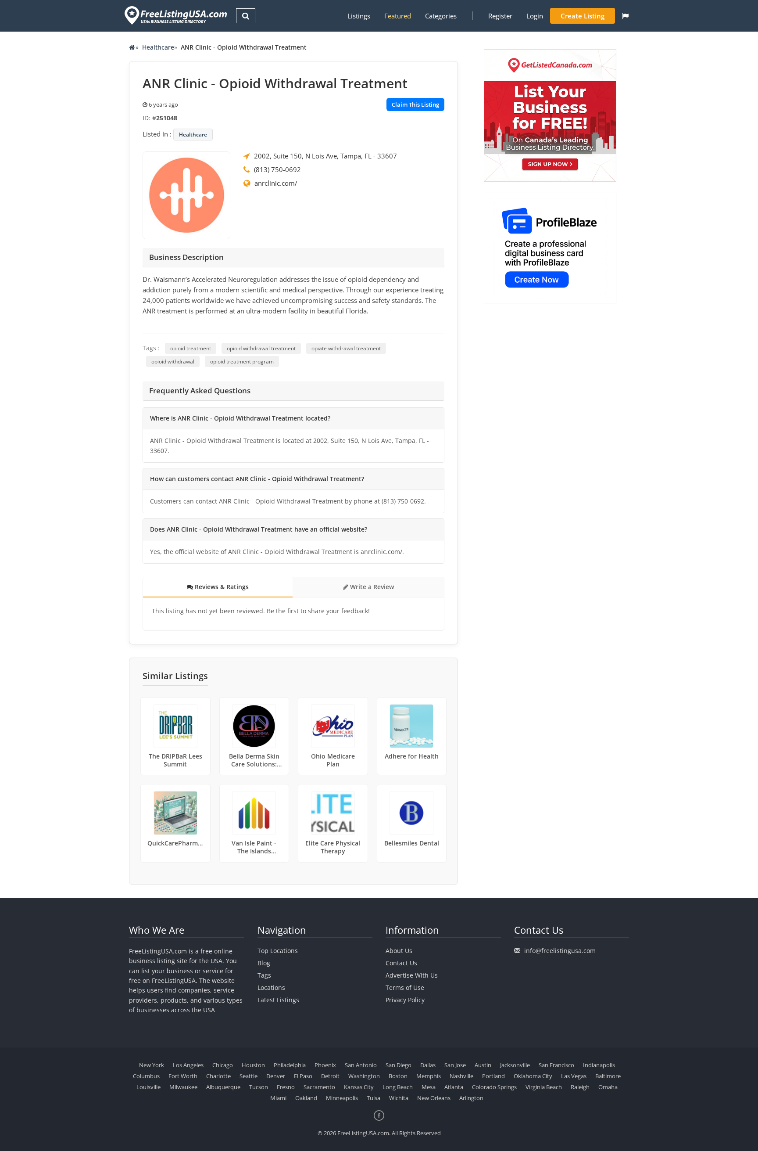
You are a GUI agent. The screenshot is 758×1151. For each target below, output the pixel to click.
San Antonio (361, 1065)
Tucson (258, 1087)
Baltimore (608, 1076)
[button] (625, 16)
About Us (399, 950)
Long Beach (398, 1087)
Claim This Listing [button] (415, 104)
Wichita (398, 1098)
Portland (493, 1076)
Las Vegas (573, 1076)
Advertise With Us (412, 975)
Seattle (248, 1076)
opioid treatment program (242, 361)
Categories (441, 15)
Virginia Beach (544, 1087)
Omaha (608, 1087)
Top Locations (277, 950)
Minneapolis (342, 1098)
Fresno (286, 1087)
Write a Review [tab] (371, 587)
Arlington (471, 1098)
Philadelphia (290, 1065)
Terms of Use (405, 987)
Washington (364, 1076)
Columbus (146, 1076)
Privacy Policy (405, 1000)
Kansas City (359, 1087)
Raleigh (580, 1087)
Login (534, 15)
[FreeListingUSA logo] (174, 15)
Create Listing (582, 15)
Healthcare (158, 47)
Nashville (461, 1076)
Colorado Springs (494, 1087)
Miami (278, 1098)
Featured (397, 15)
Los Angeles (188, 1065)
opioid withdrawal (172, 361)
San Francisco (556, 1065)
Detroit (330, 1076)
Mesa (429, 1087)
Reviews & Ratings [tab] (221, 587)
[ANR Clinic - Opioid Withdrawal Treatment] (186, 194)
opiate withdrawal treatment (346, 348)
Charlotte (218, 1076)
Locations (271, 987)
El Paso (303, 1076)
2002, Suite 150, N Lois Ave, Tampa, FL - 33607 (325, 155)
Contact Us (401, 963)
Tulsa (373, 1098)
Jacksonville (515, 1065)
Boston (398, 1076)
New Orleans (434, 1098)
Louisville (148, 1087)
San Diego (398, 1065)
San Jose (455, 1065)
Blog (263, 963)
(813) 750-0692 (277, 169)
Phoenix (325, 1065)
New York (151, 1065)
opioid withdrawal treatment (261, 348)
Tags (264, 975)
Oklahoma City (533, 1076)
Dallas (428, 1065)
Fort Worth (182, 1076)
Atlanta (453, 1087)
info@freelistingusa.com (560, 950)
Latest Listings (278, 1000)
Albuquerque (223, 1087)
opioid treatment (190, 348)
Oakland (306, 1098)
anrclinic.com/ (275, 183)
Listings (358, 15)
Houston (253, 1065)
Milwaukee (183, 1087)
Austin (483, 1065)
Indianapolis (599, 1065)
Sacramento (319, 1087)
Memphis (428, 1076)
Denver (275, 1076)
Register (500, 15)
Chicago (222, 1065)
